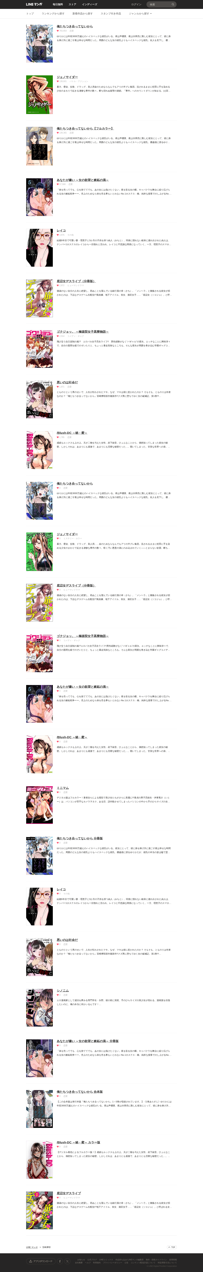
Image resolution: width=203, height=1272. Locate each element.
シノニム (63, 990)
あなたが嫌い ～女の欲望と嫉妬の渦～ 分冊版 (88, 1041)
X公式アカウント (67, 1261)
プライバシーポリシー (113, 1263)
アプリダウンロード (41, 1261)
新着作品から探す (82, 13)
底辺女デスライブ (69, 1193)
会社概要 (79, 1263)
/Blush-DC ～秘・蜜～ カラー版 (78, 1142)
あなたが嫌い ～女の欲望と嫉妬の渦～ (83, 180)
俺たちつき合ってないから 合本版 (80, 1091)
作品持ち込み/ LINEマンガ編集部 (129, 1260)
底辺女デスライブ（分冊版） (76, 281)
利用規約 (97, 1263)
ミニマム (63, 788)
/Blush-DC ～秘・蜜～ (72, 433)
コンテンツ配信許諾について (143, 1263)
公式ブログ (92, 1260)
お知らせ (81, 1260)
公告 (126, 1263)
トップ (30, 13)
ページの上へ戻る (172, 1247)
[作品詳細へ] (39, 44)
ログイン (136, 4)
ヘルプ (88, 1263)
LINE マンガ (34, 4)
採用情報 (173, 1260)
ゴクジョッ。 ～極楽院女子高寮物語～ (83, 331)
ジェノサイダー (67, 77)
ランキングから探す (53, 13)
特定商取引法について (167, 1263)
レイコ (61, 230)
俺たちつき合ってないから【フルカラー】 (85, 128)
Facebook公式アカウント (60, 1261)
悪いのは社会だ (67, 382)
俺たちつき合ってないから (75, 26)
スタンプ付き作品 (111, 13)
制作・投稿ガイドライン (156, 1260)
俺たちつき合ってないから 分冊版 (80, 838)
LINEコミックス (106, 1260)
